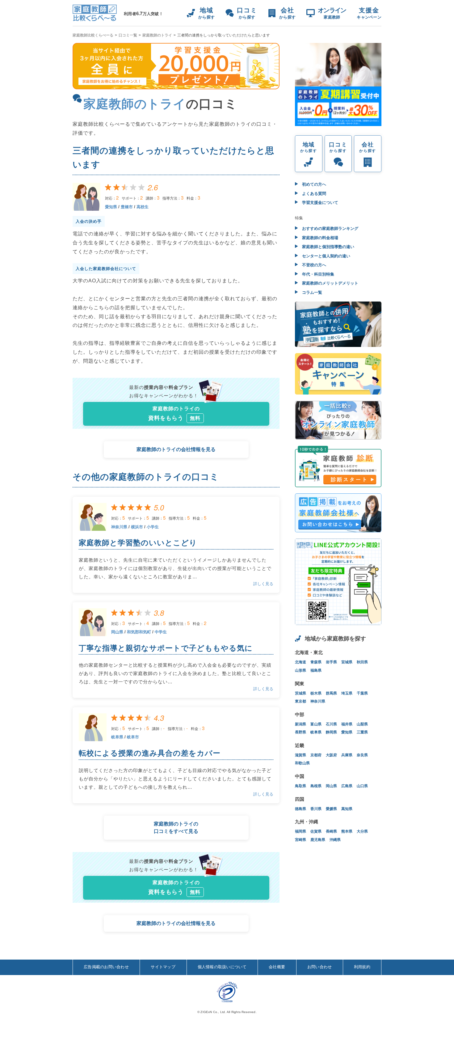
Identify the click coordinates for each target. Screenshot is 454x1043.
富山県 (316, 724)
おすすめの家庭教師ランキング (329, 228)
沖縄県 (335, 840)
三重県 (362, 732)
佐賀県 (316, 831)
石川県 (331, 724)
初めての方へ (313, 184)
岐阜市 (133, 737)
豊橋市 (127, 207)
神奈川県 (119, 527)
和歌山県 (302, 763)
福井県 (346, 724)
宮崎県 (300, 840)
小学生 (153, 527)
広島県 (346, 786)
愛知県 (111, 207)
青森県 (316, 662)
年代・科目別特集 (317, 274)
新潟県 (300, 724)
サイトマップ (163, 967)
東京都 (300, 701)
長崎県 (331, 831)
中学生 (161, 632)
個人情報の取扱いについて (222, 967)
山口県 (362, 786)
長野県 (300, 732)
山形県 (300, 670)
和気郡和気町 (139, 632)
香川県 (316, 809)
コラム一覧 (311, 292)
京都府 (316, 755)
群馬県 (331, 693)
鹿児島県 (317, 840)
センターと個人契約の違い (325, 256)
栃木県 (316, 693)
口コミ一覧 (128, 35)
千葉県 (362, 693)
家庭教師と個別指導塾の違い (327, 246)
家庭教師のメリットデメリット (329, 283)
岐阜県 (117, 737)
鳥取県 (300, 786)
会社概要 (277, 967)
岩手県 (331, 662)
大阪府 (331, 755)
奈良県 (362, 755)
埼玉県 (346, 693)
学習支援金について (319, 202)
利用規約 (362, 967)
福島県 (316, 670)
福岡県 (300, 831)
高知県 (346, 809)
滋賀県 (300, 755)
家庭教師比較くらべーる (93, 35)
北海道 (300, 662)
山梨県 (362, 724)
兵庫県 (346, 755)
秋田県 (362, 662)
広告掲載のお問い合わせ (106, 967)
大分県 (362, 831)
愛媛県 (331, 809)
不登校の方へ (313, 265)
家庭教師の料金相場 (319, 237)
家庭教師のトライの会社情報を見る (176, 449)
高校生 (143, 207)
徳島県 (300, 809)
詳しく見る (263, 583)
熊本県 (346, 831)
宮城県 (346, 662)
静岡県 (331, 732)
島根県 (316, 786)
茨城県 (300, 693)
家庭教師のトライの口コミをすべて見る (176, 827)
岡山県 (117, 632)
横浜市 (137, 527)
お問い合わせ (319, 967)
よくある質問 (313, 193)
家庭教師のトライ (157, 35)
